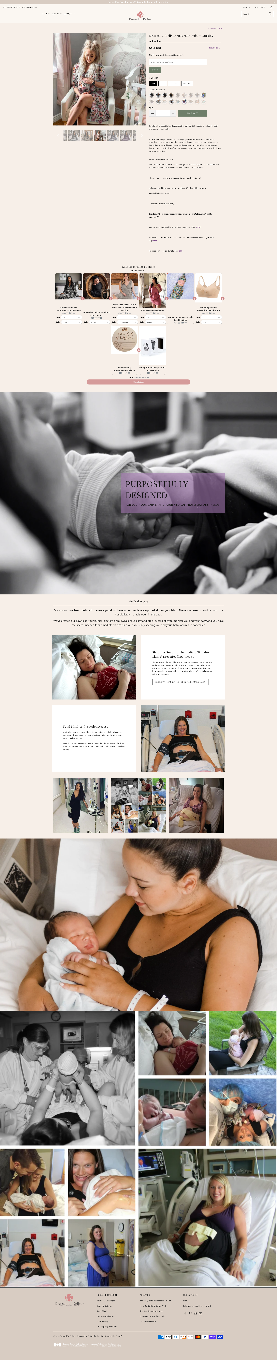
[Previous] (58, 79)
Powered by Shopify (113, 1336)
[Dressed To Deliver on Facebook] (185, 1313)
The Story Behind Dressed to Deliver (155, 1300)
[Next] (141, 79)
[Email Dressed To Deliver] (200, 1313)
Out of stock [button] (138, 382)
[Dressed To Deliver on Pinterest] (190, 1313)
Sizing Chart (102, 1311)
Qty (151, 107)
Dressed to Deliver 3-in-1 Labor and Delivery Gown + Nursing (124, 307)
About (68, 13)
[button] (155, 41)
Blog (185, 1300)
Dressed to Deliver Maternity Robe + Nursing (69, 309)
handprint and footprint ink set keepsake (152, 369)
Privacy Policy (102, 1321)
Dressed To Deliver (68, 1336)
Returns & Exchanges (106, 1300)
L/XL (163, 83)
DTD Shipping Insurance (107, 1326)
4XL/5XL (187, 83)
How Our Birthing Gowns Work (153, 1306)
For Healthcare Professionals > (20, 7)
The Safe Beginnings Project (151, 1311)
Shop (45, 13)
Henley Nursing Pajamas (152, 310)
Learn (56, 13)
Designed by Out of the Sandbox (90, 1336)
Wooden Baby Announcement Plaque (124, 369)
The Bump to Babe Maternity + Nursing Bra (208, 309)
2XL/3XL (174, 83)
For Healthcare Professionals (152, 1316)
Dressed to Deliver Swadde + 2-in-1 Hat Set (96, 313)
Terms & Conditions (105, 1316)
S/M (153, 83)
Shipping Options (104, 1306)
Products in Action (148, 1321)
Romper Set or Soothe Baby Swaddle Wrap (180, 318)
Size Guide (214, 47)
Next (220, 28)
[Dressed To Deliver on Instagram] (195, 1313)
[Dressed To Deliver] (140, 16)
